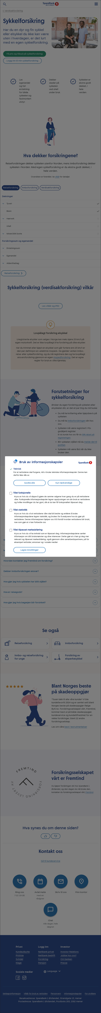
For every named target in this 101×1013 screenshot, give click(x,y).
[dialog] (50, 506)
